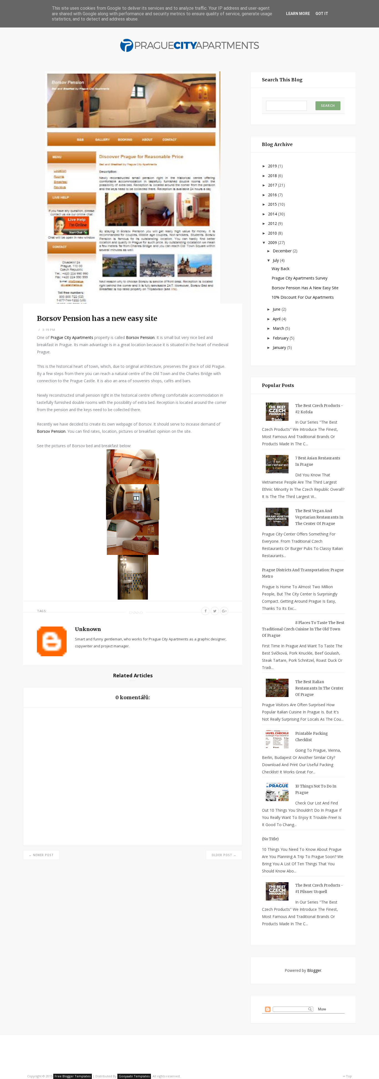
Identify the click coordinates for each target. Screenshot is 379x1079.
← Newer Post (41, 855)
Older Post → (224, 855)
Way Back (280, 268)
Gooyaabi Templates (134, 1076)
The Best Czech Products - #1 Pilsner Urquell (319, 888)
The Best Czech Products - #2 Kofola (319, 408)
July (276, 260)
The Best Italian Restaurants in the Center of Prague (319, 688)
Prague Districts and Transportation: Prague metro (303, 573)
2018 (273, 175)
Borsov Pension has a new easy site (305, 287)
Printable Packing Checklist (311, 736)
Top (348, 1076)
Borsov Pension (140, 337)
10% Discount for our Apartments (303, 297)
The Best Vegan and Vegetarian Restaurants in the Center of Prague (319, 517)
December (283, 250)
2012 (273, 223)
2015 (273, 204)
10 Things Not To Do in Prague (315, 789)
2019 (273, 165)
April (277, 318)
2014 (273, 214)
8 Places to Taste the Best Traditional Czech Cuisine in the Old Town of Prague (303, 629)
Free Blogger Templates (72, 1076)
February (281, 338)
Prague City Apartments (71, 337)
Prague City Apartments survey (299, 278)
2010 (273, 233)
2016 (273, 194)
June (277, 309)
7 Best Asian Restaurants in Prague (317, 461)
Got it (321, 13)
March (279, 328)
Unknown (88, 629)
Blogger (314, 970)
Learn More (298, 13)
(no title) (270, 839)
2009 (273, 242)
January (280, 347)
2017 (273, 185)
